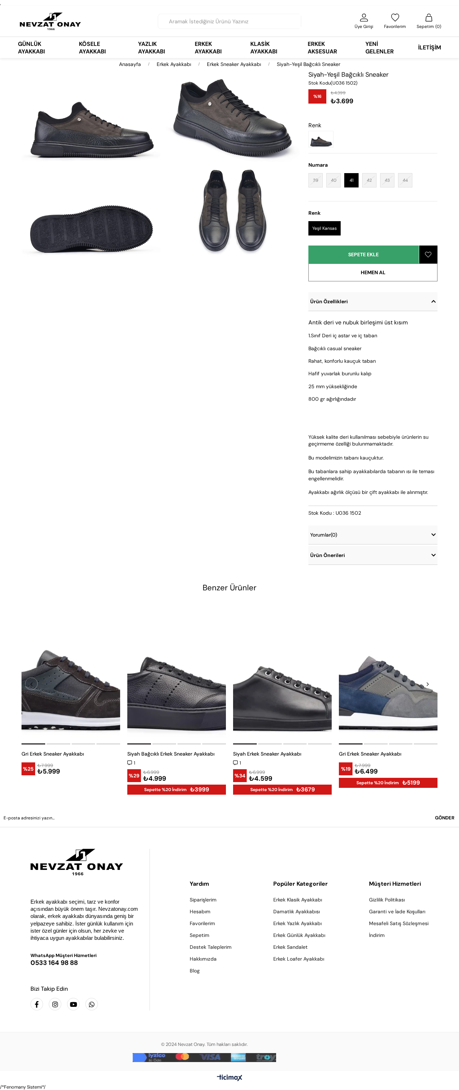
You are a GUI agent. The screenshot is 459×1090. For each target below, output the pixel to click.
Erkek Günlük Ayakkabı (299, 935)
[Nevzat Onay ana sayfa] (84, 862)
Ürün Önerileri (327, 555)
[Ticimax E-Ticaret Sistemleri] (229, 1078)
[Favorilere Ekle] (428, 254)
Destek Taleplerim (211, 947)
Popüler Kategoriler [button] (300, 883)
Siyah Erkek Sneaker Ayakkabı (267, 754)
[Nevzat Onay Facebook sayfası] (36, 1004)
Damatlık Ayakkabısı (296, 911)
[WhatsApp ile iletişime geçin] (91, 1004)
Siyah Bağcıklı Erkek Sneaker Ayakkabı (170, 754)
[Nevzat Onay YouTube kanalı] (73, 1004)
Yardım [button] (199, 883)
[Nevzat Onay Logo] (50, 21)
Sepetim (199, 935)
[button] (34, 743)
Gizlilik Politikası (387, 899)
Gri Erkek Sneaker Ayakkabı (53, 754)
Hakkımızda (203, 959)
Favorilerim (202, 923)
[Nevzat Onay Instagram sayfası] (55, 1004)
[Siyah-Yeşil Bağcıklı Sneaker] (322, 139)
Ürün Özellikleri (329, 301)
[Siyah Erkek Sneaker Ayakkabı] (282, 673)
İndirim (377, 935)
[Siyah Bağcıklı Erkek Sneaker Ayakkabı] (176, 673)
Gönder (444, 818)
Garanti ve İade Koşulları (397, 911)
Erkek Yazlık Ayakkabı (297, 923)
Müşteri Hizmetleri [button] (395, 883)
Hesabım (200, 911)
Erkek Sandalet (290, 947)
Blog (195, 970)
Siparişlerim (203, 899)
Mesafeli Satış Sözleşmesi (399, 923)
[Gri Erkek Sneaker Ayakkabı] (71, 673)
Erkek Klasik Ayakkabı (297, 899)
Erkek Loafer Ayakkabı (298, 959)
